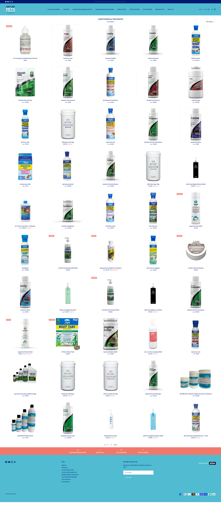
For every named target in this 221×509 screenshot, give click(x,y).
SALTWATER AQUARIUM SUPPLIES (104, 9)
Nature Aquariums (12, 493)
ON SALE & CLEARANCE (54, 9)
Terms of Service (66, 479)
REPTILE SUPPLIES (134, 9)
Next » (115, 444)
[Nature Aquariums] (10, 9)
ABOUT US (170, 9)
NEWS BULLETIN (159, 9)
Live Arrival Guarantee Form (69, 472)
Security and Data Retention (69, 477)
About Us (64, 465)
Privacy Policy (65, 481)
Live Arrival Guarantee (68, 470)
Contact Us (65, 467)
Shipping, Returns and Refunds (70, 474)
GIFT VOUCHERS (147, 9)
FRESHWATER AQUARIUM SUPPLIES (82, 9)
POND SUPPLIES (121, 9)
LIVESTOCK (66, 9)
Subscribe (128, 477)
